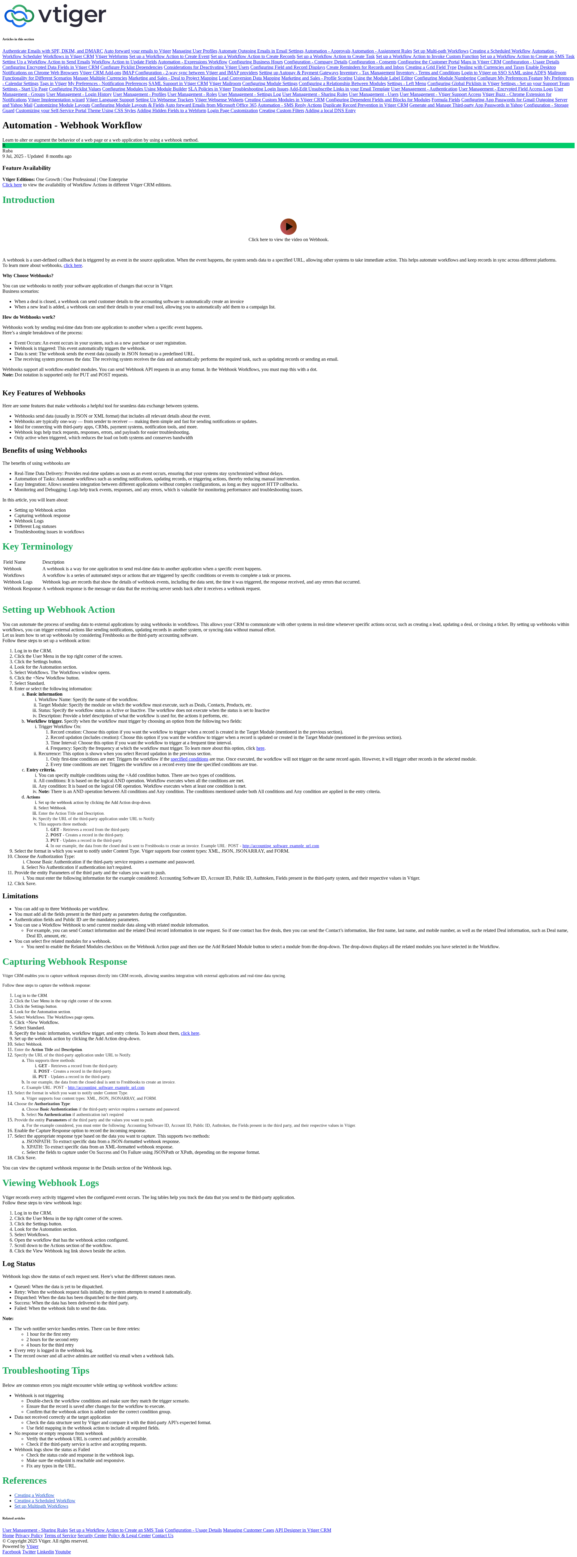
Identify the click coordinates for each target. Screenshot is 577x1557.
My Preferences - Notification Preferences (107, 83)
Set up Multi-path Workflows (441, 51)
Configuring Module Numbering (445, 78)
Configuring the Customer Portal (428, 61)
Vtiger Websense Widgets (219, 99)
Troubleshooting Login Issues (260, 88)
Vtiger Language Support (110, 99)
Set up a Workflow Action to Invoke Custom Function (427, 56)
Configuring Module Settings (270, 83)
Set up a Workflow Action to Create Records (253, 56)
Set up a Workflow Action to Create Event (169, 56)
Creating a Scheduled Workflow (500, 51)
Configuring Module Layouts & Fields (127, 105)
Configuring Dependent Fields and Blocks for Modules (378, 99)
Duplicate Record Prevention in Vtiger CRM (365, 105)
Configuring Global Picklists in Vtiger (463, 83)
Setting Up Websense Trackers (165, 99)
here (260, 748)
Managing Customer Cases (248, 1530)
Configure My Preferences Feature (510, 78)
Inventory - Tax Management (367, 72)
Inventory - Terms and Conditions (428, 72)
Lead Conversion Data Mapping (249, 78)
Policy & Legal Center (129, 1535)
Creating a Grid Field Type (430, 67)
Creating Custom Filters (281, 110)
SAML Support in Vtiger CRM (178, 83)
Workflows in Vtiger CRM (68, 56)
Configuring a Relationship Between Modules (342, 83)
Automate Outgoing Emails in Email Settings (261, 51)
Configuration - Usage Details (530, 61)
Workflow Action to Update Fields (124, 61)
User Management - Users (373, 94)
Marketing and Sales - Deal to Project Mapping (173, 78)
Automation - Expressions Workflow (192, 61)
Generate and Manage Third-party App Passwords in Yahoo (466, 105)
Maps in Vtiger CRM (481, 61)
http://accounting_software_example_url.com (281, 846)
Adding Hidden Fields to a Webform (171, 110)
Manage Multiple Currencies (100, 78)
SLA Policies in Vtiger (209, 88)
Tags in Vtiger (53, 83)
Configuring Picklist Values (75, 88)
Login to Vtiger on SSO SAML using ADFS (503, 72)
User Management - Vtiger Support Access (440, 94)
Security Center (92, 1535)
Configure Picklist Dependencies (131, 67)
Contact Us (162, 1535)
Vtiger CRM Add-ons (100, 72)
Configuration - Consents (372, 61)
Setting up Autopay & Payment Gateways (298, 72)
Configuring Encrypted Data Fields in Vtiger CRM (50, 67)
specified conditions (189, 759)
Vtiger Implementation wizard (56, 99)
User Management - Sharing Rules (315, 94)
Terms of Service (60, 1535)
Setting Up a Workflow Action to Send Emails (46, 61)
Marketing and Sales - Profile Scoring (317, 78)
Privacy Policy (29, 1535)
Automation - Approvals (327, 51)
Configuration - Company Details (315, 61)
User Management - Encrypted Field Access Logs (506, 88)
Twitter (29, 1551)
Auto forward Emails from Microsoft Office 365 (211, 105)
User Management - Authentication (424, 88)
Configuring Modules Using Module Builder (144, 88)
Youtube (63, 1551)
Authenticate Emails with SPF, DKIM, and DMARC (52, 51)
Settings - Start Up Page (25, 88)
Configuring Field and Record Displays (287, 67)
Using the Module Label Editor (383, 78)
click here (73, 265)
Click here (12, 184)
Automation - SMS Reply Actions (290, 105)
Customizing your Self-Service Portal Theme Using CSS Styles (76, 110)
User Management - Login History (79, 94)
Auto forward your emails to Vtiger (137, 51)
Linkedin (45, 1551)
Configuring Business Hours (256, 61)
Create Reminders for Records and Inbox (365, 67)
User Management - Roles (192, 94)
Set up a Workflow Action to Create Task (336, 56)
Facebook (11, 1551)
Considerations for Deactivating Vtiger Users (206, 67)
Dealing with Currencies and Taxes (491, 67)
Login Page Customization (232, 110)
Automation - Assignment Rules (381, 51)
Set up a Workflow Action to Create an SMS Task (527, 56)
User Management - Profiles (139, 94)
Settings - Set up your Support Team (535, 83)
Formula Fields (446, 99)
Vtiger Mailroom (225, 83)
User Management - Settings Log (249, 94)
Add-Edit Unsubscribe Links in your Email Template (339, 88)
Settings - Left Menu (406, 83)
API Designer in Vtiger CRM (303, 1530)
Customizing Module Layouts (62, 105)
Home (8, 1535)
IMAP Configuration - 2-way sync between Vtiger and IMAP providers (190, 72)
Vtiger (32, 1546)
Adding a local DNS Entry (330, 110)
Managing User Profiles (194, 51)
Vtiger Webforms (111, 56)
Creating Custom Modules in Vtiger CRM (285, 99)
